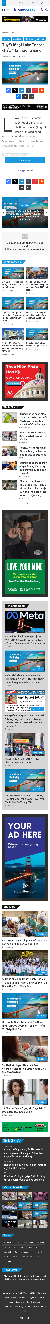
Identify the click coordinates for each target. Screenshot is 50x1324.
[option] (25, 212)
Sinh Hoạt (17, 39)
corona (18, 1242)
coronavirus (29, 1242)
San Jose (24, 1252)
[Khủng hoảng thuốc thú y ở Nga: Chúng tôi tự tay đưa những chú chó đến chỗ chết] (9, 465)
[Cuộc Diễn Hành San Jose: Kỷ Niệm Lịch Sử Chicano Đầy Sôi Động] (40, 1206)
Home (6, 33)
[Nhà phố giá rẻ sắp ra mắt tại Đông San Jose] (37, 334)
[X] (15, 90)
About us (7, 1306)
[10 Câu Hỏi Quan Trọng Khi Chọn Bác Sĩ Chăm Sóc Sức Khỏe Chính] (40, 1224)
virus (38, 1257)
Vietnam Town (27, 1257)
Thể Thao (29, 39)
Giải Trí (14, 33)
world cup (7, 1261)
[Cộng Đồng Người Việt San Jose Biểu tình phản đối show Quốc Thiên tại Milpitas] (37, 273)
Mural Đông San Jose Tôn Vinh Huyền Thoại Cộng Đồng (25, 215)
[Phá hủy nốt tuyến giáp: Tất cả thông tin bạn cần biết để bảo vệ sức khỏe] (9, 451)
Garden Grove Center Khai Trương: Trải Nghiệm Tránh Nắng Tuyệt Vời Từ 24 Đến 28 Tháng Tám (24, 799)
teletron (7, 1257)
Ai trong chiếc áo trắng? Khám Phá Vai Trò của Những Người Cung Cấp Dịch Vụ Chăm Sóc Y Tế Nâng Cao (24, 982)
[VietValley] (25, 9)
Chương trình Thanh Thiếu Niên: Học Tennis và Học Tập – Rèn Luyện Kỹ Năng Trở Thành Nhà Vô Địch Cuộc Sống (33, 488)
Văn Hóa (40, 39)
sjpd (40, 1252)
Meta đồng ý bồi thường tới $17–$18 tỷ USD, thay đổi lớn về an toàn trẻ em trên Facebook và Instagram (25, 640)
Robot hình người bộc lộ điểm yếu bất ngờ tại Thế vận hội (33, 436)
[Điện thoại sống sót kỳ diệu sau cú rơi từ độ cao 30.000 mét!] (9, 1215)
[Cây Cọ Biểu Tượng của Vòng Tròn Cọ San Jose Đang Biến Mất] (13, 273)
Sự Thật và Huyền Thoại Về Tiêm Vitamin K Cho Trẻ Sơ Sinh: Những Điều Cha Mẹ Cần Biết (24, 1069)
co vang (41, 1242)
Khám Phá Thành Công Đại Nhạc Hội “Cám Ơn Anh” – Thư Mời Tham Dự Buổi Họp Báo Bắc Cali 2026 (24, 679)
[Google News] (25, 170)
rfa (16, 1252)
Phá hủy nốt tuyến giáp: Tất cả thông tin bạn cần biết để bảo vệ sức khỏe (33, 451)
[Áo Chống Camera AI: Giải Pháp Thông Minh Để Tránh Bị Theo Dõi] (25, 1224)
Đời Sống (25, 208)
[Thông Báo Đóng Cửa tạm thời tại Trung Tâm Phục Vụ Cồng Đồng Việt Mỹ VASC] (13, 334)
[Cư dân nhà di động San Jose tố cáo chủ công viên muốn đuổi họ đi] (37, 303)
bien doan (7, 1242)
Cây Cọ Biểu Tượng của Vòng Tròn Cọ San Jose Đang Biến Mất (13, 284)
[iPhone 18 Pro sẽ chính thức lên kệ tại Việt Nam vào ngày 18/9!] (40, 1196)
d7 (15, 1247)
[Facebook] (8, 90)
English (22, 1247)
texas (15, 1257)
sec (33, 1252)
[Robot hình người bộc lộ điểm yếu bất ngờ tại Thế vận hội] (9, 436)
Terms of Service (32, 1306)
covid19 (7, 1247)
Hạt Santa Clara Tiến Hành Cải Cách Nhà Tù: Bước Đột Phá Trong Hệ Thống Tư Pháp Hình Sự (23, 1026)
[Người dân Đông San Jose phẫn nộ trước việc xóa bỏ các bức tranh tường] (13, 303)
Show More (24, 160)
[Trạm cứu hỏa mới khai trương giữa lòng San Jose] (40, 1215)
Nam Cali (7, 1252)
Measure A (33, 1247)
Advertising (17, 1306)
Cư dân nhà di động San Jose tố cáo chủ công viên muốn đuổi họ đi (37, 315)
